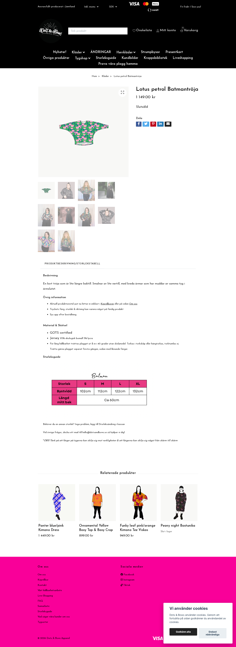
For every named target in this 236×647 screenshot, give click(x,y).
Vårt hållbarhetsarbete (50, 590)
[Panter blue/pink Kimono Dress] (56, 502)
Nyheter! (59, 52)
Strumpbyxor (150, 52)
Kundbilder (130, 58)
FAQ (40, 601)
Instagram (128, 580)
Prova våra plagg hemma (118, 64)
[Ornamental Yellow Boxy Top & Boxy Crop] (97, 502)
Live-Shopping (45, 596)
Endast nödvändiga (212, 633)
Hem (94, 76)
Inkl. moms (90, 7)
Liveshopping (183, 58)
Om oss (42, 574)
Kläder (77, 52)
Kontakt (42, 585)
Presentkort (174, 52)
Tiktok (126, 585)
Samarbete (43, 606)
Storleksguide (106, 58)
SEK (112, 7)
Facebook (128, 574)
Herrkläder (124, 52)
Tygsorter (43, 622)
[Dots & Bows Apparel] (51, 31)
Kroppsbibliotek (155, 58)
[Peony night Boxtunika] (179, 502)
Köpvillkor (43, 580)
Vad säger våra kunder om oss (54, 616)
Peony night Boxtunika (178, 525)
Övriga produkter (56, 58)
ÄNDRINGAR (100, 52)
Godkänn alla (183, 632)
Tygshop (81, 58)
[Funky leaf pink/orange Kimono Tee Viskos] (138, 502)
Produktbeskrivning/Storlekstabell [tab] (72, 264)
